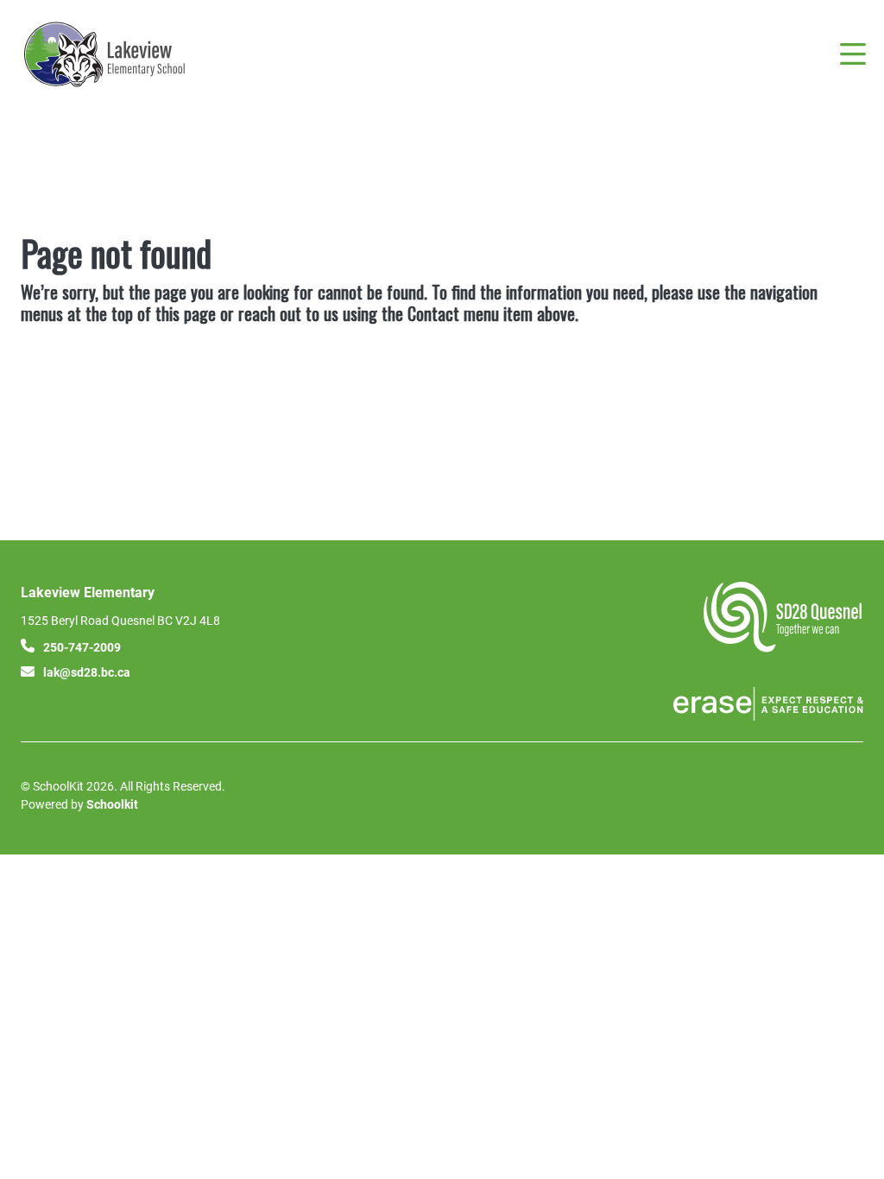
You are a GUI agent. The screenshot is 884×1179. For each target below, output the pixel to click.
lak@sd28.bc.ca (86, 672)
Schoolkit (112, 804)
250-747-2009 (82, 647)
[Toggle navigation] (851, 54)
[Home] (124, 54)
